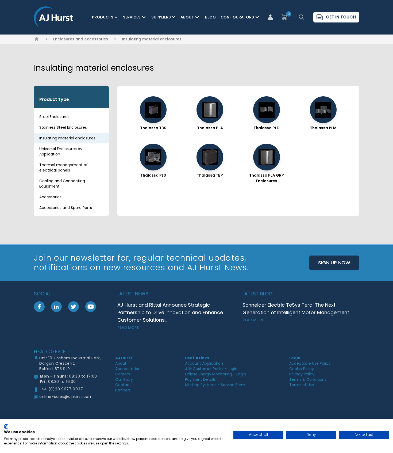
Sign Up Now (334, 262)
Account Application (204, 363)
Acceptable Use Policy (309, 363)
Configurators (237, 17)
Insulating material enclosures (152, 39)
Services (132, 17)
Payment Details (200, 379)
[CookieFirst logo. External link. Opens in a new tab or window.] (6, 426)
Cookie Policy (301, 368)
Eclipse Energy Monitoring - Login (215, 374)
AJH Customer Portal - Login (211, 368)
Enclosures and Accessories (80, 39)
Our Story (124, 379)
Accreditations (128, 368)
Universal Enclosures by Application (60, 151)
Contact (123, 384)
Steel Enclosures (54, 116)
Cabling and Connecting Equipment (62, 183)
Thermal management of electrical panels (63, 167)
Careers (122, 374)
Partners (123, 390)
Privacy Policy (301, 374)
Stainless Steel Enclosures (63, 127)
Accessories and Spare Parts (65, 207)
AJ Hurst (123, 358)
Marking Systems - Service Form (215, 384)
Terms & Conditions (307, 379)
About (187, 17)
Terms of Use (301, 384)
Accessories (50, 197)
